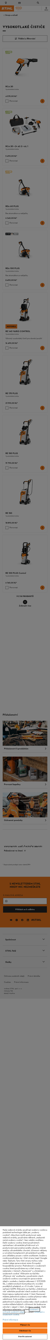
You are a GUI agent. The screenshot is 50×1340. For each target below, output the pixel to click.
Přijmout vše (25, 1325)
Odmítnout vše (25, 1331)
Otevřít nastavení (25, 1337)
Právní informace (10, 1319)
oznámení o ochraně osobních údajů (21, 1311)
